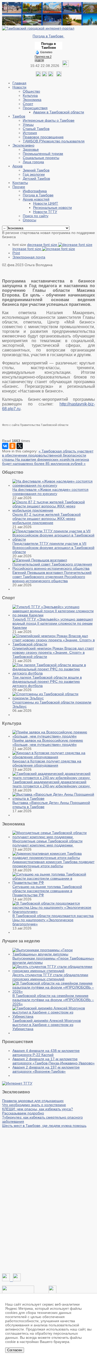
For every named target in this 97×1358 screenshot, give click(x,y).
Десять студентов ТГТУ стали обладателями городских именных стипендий (50, 977)
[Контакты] (18, 1292)
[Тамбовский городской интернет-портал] (38, 28)
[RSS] (50, 75)
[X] (20, 446)
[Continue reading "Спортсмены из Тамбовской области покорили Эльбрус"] (53, 698)
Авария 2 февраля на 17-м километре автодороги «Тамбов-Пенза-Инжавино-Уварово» (53, 1061)
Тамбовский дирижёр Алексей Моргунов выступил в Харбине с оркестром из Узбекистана (46, 1024)
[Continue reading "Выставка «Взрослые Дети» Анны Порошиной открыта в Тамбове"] (53, 798)
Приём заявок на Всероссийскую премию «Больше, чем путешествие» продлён (47, 742)
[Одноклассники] (44, 75)
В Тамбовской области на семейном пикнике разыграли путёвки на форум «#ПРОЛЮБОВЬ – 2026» (53, 1000)
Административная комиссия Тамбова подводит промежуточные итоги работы (53, 864)
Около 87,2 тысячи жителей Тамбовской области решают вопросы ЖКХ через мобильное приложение (46, 518)
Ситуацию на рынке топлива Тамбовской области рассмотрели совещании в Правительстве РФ (47, 891)
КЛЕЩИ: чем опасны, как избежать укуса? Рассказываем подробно (37, 1111)
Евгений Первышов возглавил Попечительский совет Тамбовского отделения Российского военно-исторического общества (52, 576)
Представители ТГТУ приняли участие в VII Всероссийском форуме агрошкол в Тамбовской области (53, 547)
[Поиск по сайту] (59, 75)
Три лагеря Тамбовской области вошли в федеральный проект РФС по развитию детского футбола (47, 681)
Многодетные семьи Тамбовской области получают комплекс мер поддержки (47, 843)
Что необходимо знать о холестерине (34, 1105)
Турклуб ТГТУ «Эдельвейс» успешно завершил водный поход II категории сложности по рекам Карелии (52, 623)
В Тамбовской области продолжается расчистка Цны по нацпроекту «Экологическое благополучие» (53, 920)
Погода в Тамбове (48, 36)
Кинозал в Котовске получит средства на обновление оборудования (46, 763)
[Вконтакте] (38, 75)
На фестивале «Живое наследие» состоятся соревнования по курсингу (50, 491)
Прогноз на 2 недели (43, 58)
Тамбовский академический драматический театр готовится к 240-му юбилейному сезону (51, 784)
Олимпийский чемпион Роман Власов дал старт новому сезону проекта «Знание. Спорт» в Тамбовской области (53, 652)
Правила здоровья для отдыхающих (33, 1101)
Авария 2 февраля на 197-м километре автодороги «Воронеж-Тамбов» (46, 1069)
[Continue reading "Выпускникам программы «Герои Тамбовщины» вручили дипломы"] (53, 954)
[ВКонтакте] (5, 446)
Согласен (14, 1350)
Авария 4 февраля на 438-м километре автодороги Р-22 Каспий (46, 1053)
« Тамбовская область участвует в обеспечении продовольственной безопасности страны (47, 455)
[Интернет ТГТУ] (17, 1083)
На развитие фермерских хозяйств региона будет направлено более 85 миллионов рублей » (45, 461)
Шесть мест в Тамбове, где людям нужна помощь (44, 1125)
